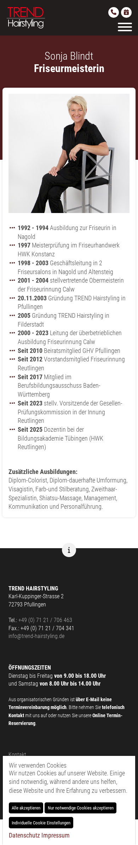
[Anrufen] (113, 12)
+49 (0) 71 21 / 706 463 (45, 620)
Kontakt (17, 754)
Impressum (55, 835)
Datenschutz (24, 835)
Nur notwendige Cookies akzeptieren (81, 808)
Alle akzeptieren (26, 808)
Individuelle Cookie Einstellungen (41, 822)
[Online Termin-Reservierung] (126, 12)
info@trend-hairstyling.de (36, 636)
